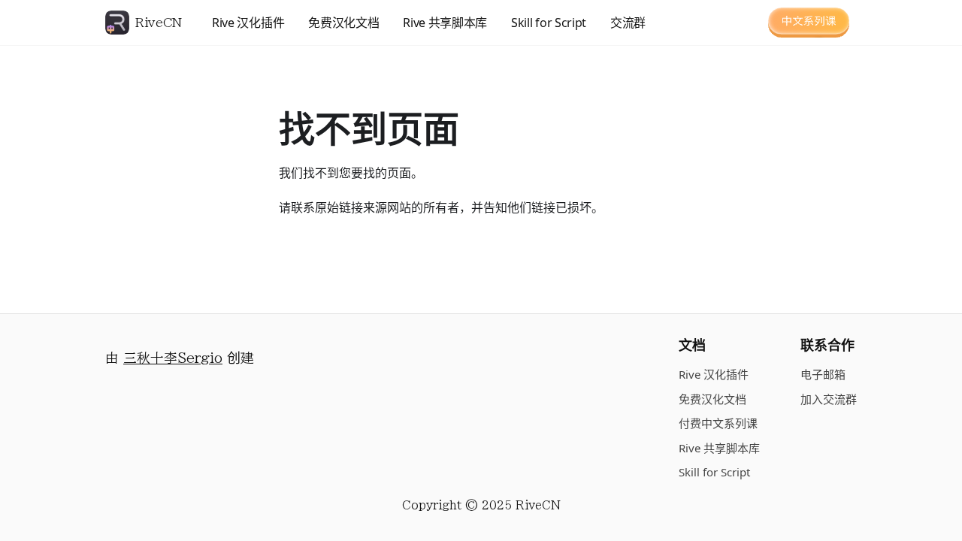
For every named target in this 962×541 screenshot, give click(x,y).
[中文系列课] (809, 23)
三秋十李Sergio (172, 357)
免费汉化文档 (343, 22)
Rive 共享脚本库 (445, 22)
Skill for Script (548, 22)
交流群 (628, 22)
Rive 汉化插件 (248, 22)
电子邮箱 (823, 374)
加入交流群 (828, 399)
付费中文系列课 (718, 423)
